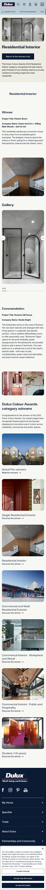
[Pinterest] (18, 790)
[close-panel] (42, 4)
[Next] (43, 238)
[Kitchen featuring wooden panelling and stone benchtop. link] (23, 540)
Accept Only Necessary (23, 878)
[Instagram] (10, 790)
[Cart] (36, 4)
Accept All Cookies (23, 885)
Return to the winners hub (18, 56)
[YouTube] (25, 790)
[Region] (24, 4)
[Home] (3, 12)
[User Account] (30, 4)
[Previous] (2, 238)
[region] (23, 868)
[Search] (18, 4)
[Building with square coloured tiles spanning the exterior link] (23, 586)
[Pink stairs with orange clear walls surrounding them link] (23, 733)
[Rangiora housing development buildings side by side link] (23, 449)
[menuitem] (7, 803)
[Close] (42, 848)
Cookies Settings (23, 871)
